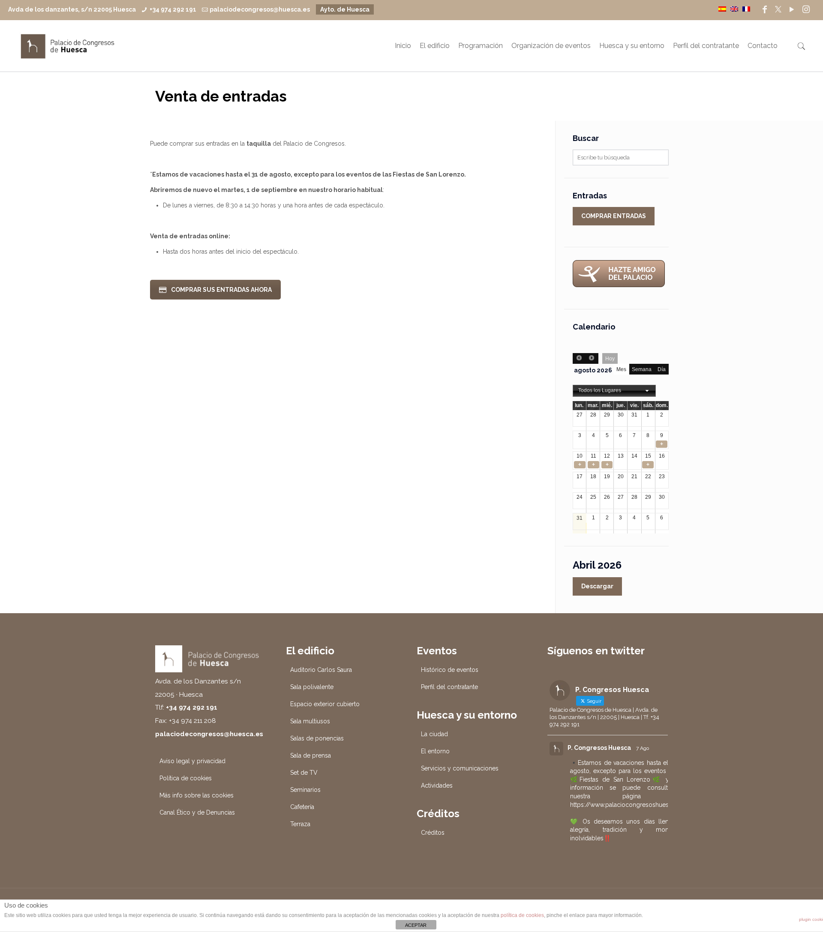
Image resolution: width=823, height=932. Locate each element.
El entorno (435, 751)
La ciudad (434, 734)
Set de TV (304, 772)
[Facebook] (765, 9)
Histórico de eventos (449, 669)
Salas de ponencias (317, 738)
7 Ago (642, 748)
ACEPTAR (416, 925)
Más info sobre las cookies (196, 795)
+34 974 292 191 (173, 9)
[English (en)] (734, 8)
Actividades (437, 785)
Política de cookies (185, 778)
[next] (591, 358)
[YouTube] (792, 9)
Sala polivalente (311, 686)
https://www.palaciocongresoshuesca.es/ (628, 804)
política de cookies (522, 915)
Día (662, 369)
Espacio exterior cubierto (325, 704)
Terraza (300, 824)
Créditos (433, 832)
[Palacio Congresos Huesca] (68, 46)
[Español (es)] (722, 8)
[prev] (579, 358)
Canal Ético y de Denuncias (197, 812)
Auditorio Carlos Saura (321, 669)
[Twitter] (778, 9)
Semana (642, 369)
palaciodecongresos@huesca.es (260, 9)
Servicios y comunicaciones (460, 768)
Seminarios (305, 789)
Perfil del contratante (449, 686)
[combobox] (614, 391)
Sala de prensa (310, 755)
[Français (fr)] (746, 8)
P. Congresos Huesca (599, 747)
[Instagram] (806, 9)
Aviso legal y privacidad (192, 761)
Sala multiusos (310, 721)
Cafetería (302, 806)
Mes (621, 369)
